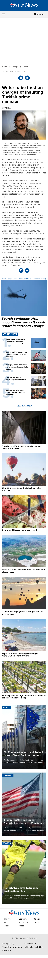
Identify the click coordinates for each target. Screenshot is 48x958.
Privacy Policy (8, 944)
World (6, 922)
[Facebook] (20, 78)
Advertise (6, 951)
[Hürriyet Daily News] (24, 5)
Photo (21, 926)
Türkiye (15, 67)
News (4, 67)
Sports (36, 922)
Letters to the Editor (33, 947)
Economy (23, 919)
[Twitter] (27, 78)
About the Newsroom (12, 947)
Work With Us (30, 944)
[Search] (35, 14)
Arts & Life (23, 922)
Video (6, 926)
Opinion (36, 919)
